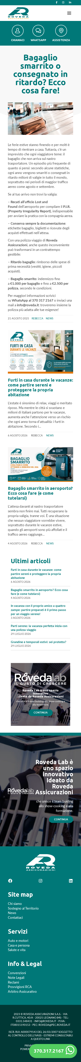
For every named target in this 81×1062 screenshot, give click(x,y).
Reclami (13, 982)
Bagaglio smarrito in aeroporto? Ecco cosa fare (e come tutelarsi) (40, 493)
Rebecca (37, 318)
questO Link (41, 1039)
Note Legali (16, 977)
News (49, 318)
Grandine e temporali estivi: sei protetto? (39, 642)
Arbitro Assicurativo (22, 991)
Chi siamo (15, 903)
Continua (41, 713)
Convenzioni (17, 973)
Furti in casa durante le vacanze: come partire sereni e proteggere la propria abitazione (40, 387)
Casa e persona (18, 945)
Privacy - (31, 1046)
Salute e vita (16, 950)
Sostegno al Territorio (23, 908)
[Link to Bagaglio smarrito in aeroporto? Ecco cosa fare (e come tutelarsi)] (40, 464)
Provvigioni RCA (20, 987)
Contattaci (15, 917)
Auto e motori (18, 940)
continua (61, 819)
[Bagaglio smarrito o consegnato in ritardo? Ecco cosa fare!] (40, 118)
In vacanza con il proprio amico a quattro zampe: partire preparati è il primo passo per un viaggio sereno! (38, 609)
